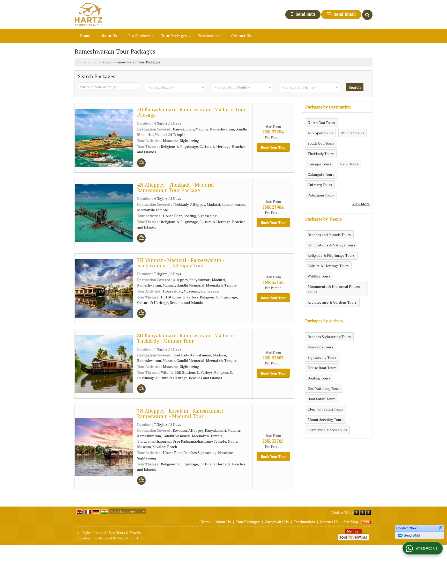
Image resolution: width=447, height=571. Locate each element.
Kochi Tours (349, 164)
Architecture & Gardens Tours (332, 302)
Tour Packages (174, 35)
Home (85, 35)
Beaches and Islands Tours (329, 234)
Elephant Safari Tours (325, 409)
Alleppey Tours (320, 132)
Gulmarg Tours (320, 184)
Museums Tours (320, 347)
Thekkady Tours (321, 153)
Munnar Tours (352, 132)
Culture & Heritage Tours (328, 265)
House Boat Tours (322, 367)
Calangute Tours (321, 174)
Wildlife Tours (319, 276)
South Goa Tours (321, 143)
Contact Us (241, 35)
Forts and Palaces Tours (327, 429)
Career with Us (277, 521)
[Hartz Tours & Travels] (88, 14)
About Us (109, 35)
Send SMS (412, 543)
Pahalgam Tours (321, 195)
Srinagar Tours (319, 164)
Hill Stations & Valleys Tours (331, 245)
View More (361, 203)
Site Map (351, 521)
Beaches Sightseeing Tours (329, 336)
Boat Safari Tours (322, 398)
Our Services (139, 35)
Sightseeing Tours (322, 357)
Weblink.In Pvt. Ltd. (131, 538)
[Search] (367, 15)
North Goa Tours (321, 122)
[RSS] (366, 521)
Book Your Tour (273, 147)
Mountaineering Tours (325, 419)
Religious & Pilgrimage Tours (331, 255)
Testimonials (209, 35)
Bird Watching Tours (324, 388)
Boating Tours (319, 378)
